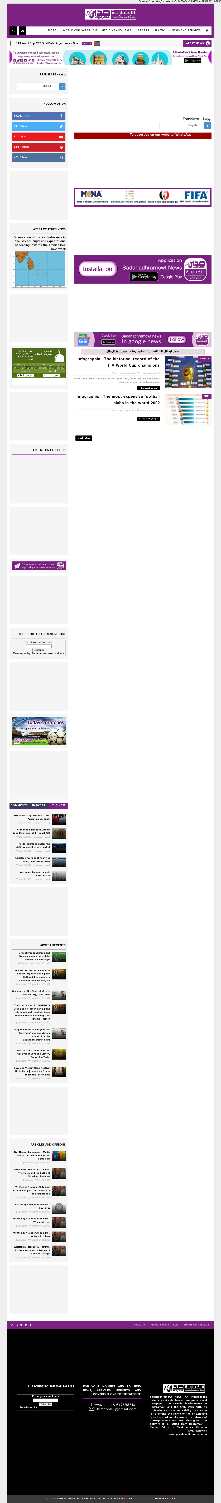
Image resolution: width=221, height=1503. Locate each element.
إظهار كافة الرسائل (116, 351)
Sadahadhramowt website (47, 653)
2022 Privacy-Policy (164, 1325)
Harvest (39, 805)
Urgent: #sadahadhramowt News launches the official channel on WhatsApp (34, 957)
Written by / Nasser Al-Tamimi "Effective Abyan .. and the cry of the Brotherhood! (31, 1191)
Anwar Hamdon (143, 1498)
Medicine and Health (118, 31)
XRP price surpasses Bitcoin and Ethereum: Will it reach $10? (31, 831)
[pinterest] (21, 1325)
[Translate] (207, 125)
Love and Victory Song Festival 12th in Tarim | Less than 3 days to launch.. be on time (31, 1072)
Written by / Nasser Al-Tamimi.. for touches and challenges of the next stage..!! (32, 1251)
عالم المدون (51, 1498)
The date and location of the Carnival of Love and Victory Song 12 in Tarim (33, 1054)
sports (115, 43)
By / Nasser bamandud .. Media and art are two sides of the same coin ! (32, 1156)
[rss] (17, 1325)
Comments (19, 805)
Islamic (159, 31)
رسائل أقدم (84, 438)
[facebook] (30, 1325)
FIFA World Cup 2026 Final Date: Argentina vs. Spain (76, 43)
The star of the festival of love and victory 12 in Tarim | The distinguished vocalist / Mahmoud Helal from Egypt (32, 976)
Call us (139, 1325)
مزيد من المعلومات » (148, 388)
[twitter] (26, 1325)
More (52, 31)
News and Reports (186, 31)
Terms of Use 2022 (196, 1325)
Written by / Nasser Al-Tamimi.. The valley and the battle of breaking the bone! (32, 1173)
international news (19, 43)
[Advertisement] (143, 92)
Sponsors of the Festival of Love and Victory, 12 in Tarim (31, 993)
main (206, 396)
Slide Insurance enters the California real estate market (33, 846)
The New (58, 805)
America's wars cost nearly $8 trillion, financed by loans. (32, 860)
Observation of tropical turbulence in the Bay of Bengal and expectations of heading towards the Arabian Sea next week (39, 243)
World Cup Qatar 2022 (80, 31)
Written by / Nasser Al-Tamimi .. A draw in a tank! (31, 1235)
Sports (143, 31)
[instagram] (12, 1325)
